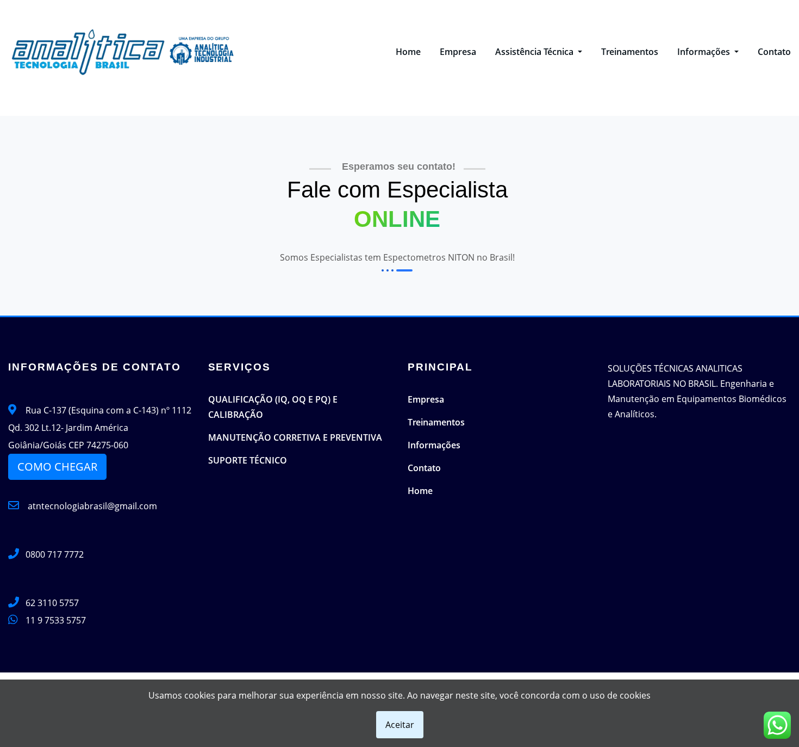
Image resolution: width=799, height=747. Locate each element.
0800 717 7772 (55, 554)
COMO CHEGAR (57, 466)
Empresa (458, 52)
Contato (774, 52)
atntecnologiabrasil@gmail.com (91, 506)
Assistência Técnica (535, 52)
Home (408, 52)
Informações (704, 52)
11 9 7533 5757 (56, 620)
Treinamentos (629, 52)
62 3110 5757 (52, 603)
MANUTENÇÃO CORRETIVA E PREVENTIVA (295, 437)
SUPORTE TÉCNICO (247, 460)
